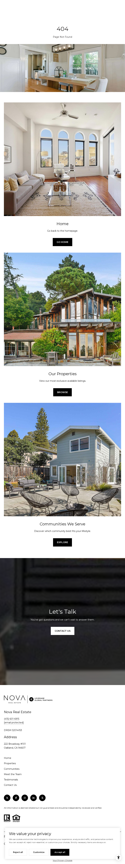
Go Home (62, 242)
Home (7, 758)
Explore (62, 542)
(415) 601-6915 (11, 718)
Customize (38, 852)
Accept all (60, 852)
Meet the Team (13, 774)
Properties (10, 763)
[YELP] (42, 798)
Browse (62, 392)
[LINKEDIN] (33, 798)
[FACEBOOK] (16, 798)
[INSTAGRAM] (24, 798)
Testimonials (11, 779)
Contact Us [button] (62, 630)
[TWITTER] (7, 798)
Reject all (18, 852)
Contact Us (10, 785)
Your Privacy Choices (62, 860)
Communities (11, 768)
